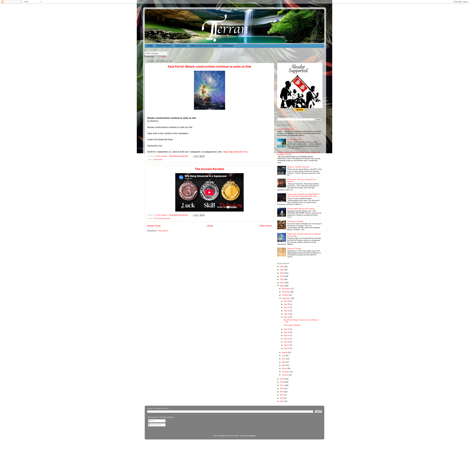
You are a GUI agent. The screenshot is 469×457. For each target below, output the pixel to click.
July (283, 356)
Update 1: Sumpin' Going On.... (299, 167)
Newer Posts (154, 225)
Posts (152, 421)
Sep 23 (287, 314)
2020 (282, 286)
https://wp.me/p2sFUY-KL (235, 152)
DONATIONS (180, 46)
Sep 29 (287, 301)
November (286, 292)
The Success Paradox (209, 169)
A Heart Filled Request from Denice (300, 209)
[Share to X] (199, 156)
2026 (282, 267)
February (285, 372)
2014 (282, 395)
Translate (162, 56)
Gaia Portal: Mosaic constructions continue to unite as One (209, 66)
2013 (282, 398)
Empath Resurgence (285, 129)
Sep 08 (287, 342)
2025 (282, 270)
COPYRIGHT (227, 46)
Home (210, 225)
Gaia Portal (157, 159)
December (286, 289)
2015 (282, 392)
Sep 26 (287, 311)
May (284, 362)
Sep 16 (287, 329)
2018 (282, 382)
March (284, 368)
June (284, 359)
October (285, 295)
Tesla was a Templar (295, 221)
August (285, 352)
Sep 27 (287, 307)
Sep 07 (287, 345)
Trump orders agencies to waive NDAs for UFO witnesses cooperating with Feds (303, 195)
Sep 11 (287, 339)
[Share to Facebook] (201, 156)
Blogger (253, 436)
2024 (282, 273)
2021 (282, 283)
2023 (282, 276)
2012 (282, 401)
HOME (150, 46)
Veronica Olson (233, 436)
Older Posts (265, 225)
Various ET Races (294, 248)
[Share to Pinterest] (203, 156)
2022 (282, 279)
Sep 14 (287, 335)
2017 (282, 385)
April (284, 365)
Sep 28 (287, 304)
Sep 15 (287, 332)
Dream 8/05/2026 (294, 140)
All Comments (155, 425)
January (285, 375)
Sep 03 (287, 348)
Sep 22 (287, 317)
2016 (282, 388)
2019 (282, 379)
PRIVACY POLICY (164, 46)
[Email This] (194, 156)
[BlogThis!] (196, 156)
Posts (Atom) (163, 231)
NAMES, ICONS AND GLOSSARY (204, 46)
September (286, 298)
